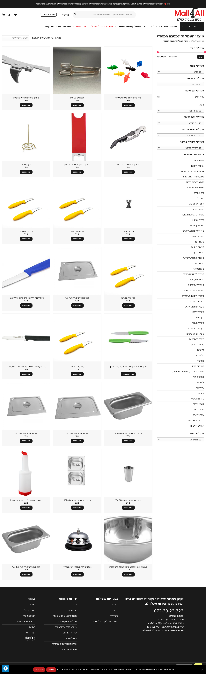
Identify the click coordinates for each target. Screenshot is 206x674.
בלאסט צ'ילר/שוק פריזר (193, 176)
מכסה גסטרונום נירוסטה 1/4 (77, 433)
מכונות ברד (198, 241)
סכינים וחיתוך (197, 344)
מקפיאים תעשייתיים (194, 306)
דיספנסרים (199, 192)
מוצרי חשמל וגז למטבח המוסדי (94, 26)
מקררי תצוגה (198, 322)
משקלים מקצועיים (195, 333)
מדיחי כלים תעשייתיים (193, 230)
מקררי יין (199, 317)
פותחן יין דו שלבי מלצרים (128, 164)
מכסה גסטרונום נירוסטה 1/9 (77, 298)
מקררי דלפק (198, 312)
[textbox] (181, 72)
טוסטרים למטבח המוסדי (192, 214)
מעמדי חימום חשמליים (193, 295)
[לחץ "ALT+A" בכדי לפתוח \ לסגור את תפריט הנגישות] (5, 668)
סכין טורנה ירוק (77, 231)
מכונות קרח (198, 263)
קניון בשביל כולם (197, 41)
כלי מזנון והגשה (196, 225)
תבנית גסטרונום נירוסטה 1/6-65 (77, 500)
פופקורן (200, 360)
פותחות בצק (198, 366)
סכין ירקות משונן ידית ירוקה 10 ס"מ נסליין (128, 366)
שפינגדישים (198, 414)
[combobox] (180, 72)
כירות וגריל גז (198, 219)
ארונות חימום (197, 165)
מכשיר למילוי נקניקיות (193, 274)
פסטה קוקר (198, 376)
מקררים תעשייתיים (195, 328)
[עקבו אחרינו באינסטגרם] (27, 638)
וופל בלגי (200, 198)
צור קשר (49, 26)
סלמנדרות (199, 355)
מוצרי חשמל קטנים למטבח (133, 26)
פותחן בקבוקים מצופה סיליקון (77, 164)
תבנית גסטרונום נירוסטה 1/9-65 (128, 433)
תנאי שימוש (39, 669)
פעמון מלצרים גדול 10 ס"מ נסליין (77, 567)
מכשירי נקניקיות (196, 279)
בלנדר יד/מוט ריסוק (195, 182)
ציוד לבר (200, 387)
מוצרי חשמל (160, 26)
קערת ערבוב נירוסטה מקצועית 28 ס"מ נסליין (128, 567)
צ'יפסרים (199, 382)
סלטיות (200, 349)
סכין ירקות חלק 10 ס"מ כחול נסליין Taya (26, 298)
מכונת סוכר (198, 268)
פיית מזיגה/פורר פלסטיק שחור (128, 98)
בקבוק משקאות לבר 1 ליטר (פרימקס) (26, 500)
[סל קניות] (3, 15)
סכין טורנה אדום (128, 298)
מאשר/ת (51, 669)
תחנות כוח (64, 26)
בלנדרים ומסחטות (195, 187)
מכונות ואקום (197, 247)
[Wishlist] (15, 15)
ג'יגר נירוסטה (128, 231)
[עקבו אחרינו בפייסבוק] (32, 638)
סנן (200, 57)
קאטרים (200, 393)
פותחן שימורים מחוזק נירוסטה (26, 98)
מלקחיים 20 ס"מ (77, 98)
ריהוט (175, 26)
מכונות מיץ (199, 252)
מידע (66, 14)
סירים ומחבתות (196, 339)
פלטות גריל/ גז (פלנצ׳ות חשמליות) (188, 371)
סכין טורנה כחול (77, 366)
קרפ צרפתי (198, 409)
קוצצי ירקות (198, 404)
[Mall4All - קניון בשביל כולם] (183, 15)
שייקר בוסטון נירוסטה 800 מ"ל (128, 500)
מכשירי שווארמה (196, 284)
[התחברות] (9, 15)
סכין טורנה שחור (26, 231)
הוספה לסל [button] (128, 105)
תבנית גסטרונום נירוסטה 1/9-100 (26, 567)
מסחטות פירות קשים (194, 290)
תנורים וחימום (197, 425)
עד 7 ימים (199, 96)
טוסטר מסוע (198, 209)
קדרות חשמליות (196, 398)
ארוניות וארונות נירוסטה (192, 171)
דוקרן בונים (26, 164)
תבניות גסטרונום (196, 420)
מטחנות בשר (198, 236)
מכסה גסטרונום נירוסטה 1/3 (26, 433)
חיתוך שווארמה (196, 203)
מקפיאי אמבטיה (196, 301)
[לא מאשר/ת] (202, 670)
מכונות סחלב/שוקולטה (193, 257)
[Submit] (75, 14)
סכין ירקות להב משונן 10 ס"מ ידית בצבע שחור (26, 366)
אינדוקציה (199, 160)
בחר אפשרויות (128, 374)
